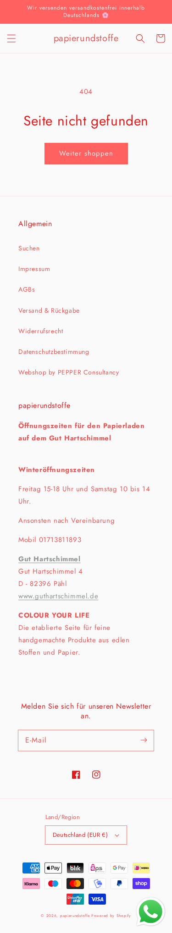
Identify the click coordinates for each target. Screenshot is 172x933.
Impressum (34, 268)
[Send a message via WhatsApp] (150, 911)
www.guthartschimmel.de (58, 596)
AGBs (26, 289)
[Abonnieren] (143, 740)
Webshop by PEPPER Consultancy (68, 372)
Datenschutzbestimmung (53, 351)
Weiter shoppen (86, 153)
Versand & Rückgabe (49, 310)
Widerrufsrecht (40, 331)
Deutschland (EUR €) (80, 834)
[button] (11, 38)
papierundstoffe (75, 915)
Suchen (29, 248)
